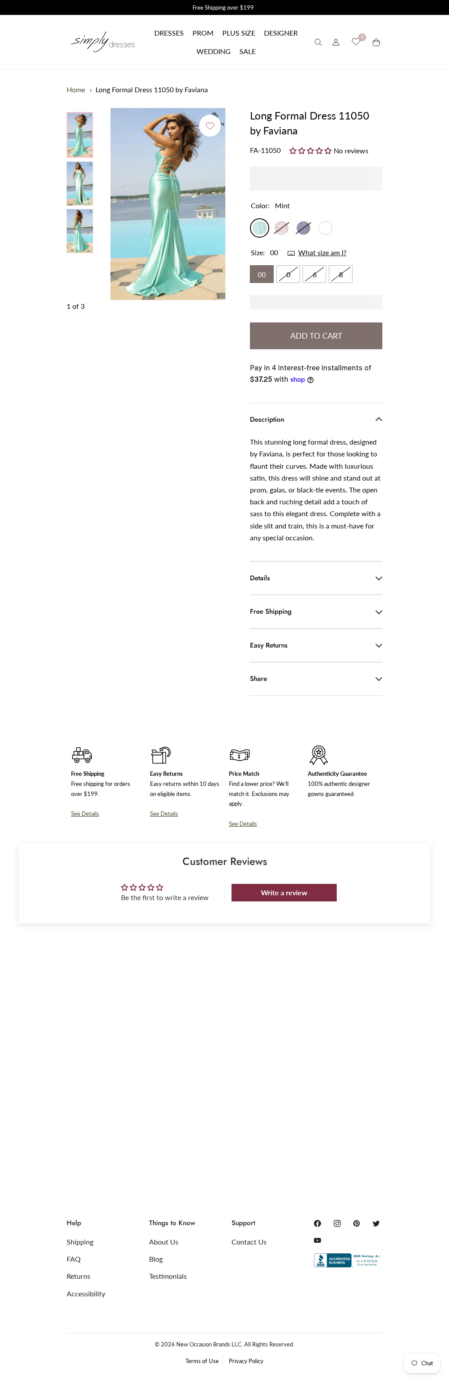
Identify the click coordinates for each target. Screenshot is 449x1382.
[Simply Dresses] (102, 42)
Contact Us (249, 1241)
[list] (80, 182)
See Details (85, 813)
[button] (169, 33)
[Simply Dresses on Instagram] (337, 1223)
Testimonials (168, 1276)
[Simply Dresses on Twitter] (376, 1223)
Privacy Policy (246, 1360)
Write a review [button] (284, 892)
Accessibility (86, 1293)
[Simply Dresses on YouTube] (317, 1240)
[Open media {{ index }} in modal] (167, 204)
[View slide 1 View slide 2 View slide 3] (167, 204)
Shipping (80, 1241)
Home (76, 89)
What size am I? (322, 252)
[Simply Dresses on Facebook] (317, 1223)
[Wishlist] (356, 41)
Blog (156, 1259)
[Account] (336, 42)
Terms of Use (202, 1360)
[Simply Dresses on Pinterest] (356, 1223)
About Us (163, 1241)
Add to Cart (316, 335)
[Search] (318, 42)
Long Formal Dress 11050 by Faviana (152, 89)
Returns (78, 1276)
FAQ (74, 1259)
